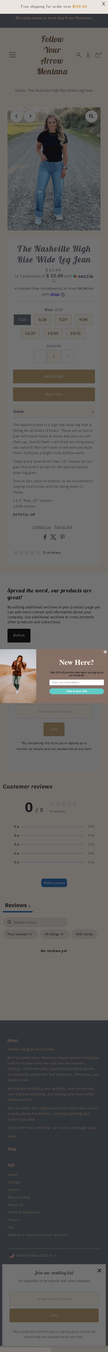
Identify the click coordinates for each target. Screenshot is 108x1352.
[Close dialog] (105, 651)
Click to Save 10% (76, 691)
